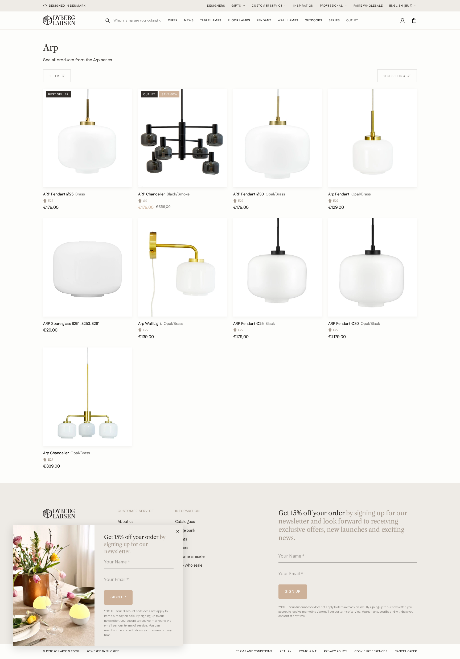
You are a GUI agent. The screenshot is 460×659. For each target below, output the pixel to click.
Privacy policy (335, 651)
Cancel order (406, 651)
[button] (211, 20)
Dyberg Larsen (58, 651)
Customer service (267, 6)
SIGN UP (118, 597)
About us (125, 522)
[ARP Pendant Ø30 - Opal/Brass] (277, 138)
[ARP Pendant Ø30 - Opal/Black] (372, 267)
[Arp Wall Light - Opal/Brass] (182, 267)
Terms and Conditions (254, 651)
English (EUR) (401, 6)
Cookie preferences (371, 651)
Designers (216, 6)
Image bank (185, 530)
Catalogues (185, 522)
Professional (331, 6)
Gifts (236, 6)
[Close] (179, 531)
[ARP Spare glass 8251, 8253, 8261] (87, 267)
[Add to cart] (123, 181)
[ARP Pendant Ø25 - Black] (277, 267)
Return (286, 651)
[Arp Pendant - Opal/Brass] (372, 138)
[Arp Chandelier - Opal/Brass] (87, 396)
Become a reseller (190, 556)
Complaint (308, 651)
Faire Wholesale (368, 6)
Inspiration (303, 6)
